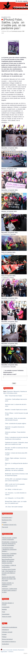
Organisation (4, 651)
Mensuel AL (17, 391)
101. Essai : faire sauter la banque (14, 506)
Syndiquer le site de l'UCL (10, 524)
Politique (4, 636)
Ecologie (4, 634)
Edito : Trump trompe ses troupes (13, 395)
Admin (25, 653)
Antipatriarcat (5, 629)
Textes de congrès (6, 616)
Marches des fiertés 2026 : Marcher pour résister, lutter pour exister (9, 578)
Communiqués (5, 607)
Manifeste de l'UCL (7, 520)
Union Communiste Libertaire (10, 650)
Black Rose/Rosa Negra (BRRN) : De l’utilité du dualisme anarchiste (8, 561)
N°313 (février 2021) (12, 393)
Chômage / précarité (7, 632)
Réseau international (7, 639)
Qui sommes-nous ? (7, 517)
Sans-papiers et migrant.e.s (9, 641)
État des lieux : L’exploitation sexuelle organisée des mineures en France (9, 555)
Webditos (4, 609)
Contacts (4, 522)
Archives (10, 651)
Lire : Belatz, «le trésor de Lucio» (13, 489)
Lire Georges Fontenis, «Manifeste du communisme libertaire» (9, 549)
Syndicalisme (5, 644)
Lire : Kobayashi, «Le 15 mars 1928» (14, 498)
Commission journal (16, 31)
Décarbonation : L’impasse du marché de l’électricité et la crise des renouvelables (9, 543)
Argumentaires (5, 614)
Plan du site (5, 527)
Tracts (3, 611)
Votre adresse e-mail (10, 374)
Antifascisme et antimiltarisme (9, 627)
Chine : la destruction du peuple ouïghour (15, 423)
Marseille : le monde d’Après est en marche (16, 409)
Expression (10, 391)
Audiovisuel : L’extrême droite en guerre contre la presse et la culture (9, 590)
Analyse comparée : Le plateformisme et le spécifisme (8, 584)
